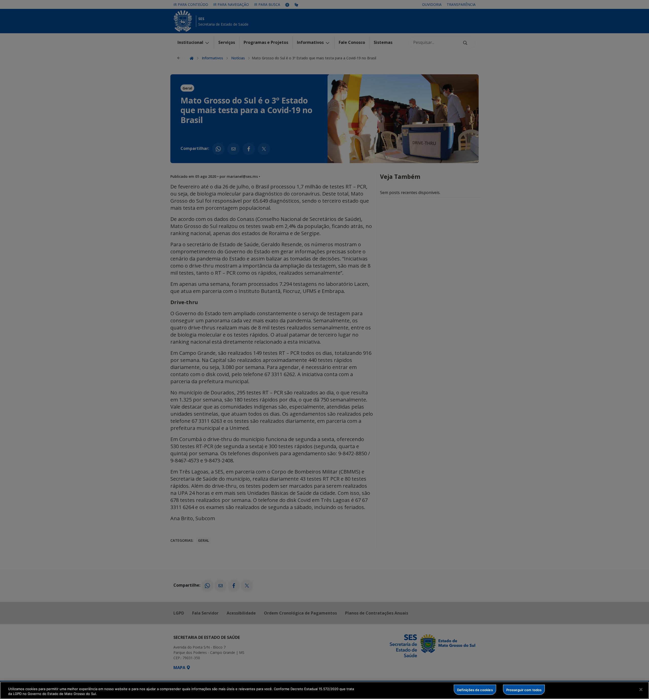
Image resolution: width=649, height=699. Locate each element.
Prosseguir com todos (524, 690)
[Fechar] (640, 689)
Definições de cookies (475, 690)
